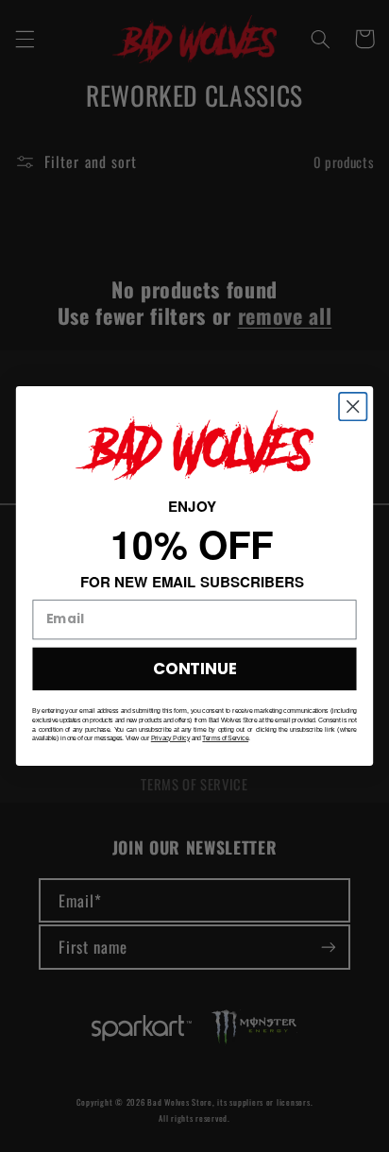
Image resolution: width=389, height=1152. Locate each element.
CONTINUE (194, 668)
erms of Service (227, 738)
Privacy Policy (170, 738)
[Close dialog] (352, 406)
